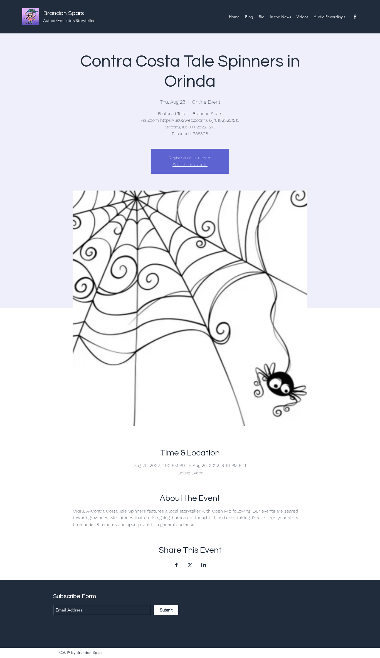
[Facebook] (355, 17)
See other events (190, 164)
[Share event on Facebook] (176, 565)
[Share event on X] (190, 565)
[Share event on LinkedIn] (203, 565)
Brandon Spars (63, 13)
